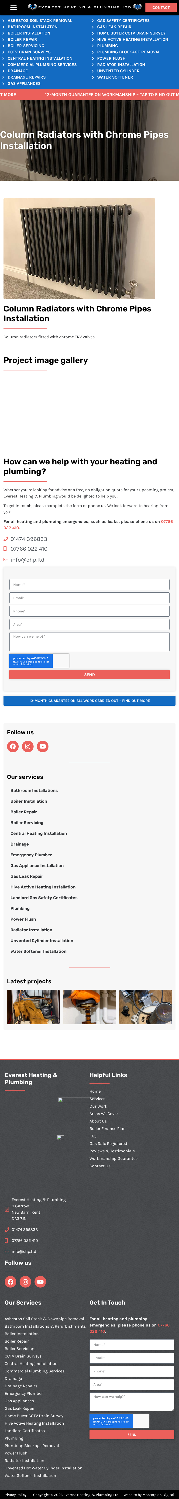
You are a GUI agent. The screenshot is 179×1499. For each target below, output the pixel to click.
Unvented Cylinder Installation (41, 940)
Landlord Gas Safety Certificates (44, 897)
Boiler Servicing (26, 822)
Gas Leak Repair (26, 876)
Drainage (19, 844)
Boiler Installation (28, 801)
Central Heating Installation (38, 833)
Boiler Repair (23, 812)
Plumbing (20, 908)
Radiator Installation (31, 930)
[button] (13, 7)
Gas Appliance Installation (37, 865)
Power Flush (23, 919)
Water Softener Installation (38, 951)
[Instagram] (28, 746)
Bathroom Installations (34, 790)
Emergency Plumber (31, 854)
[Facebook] (13, 746)
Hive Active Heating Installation (43, 887)
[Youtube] (42, 746)
